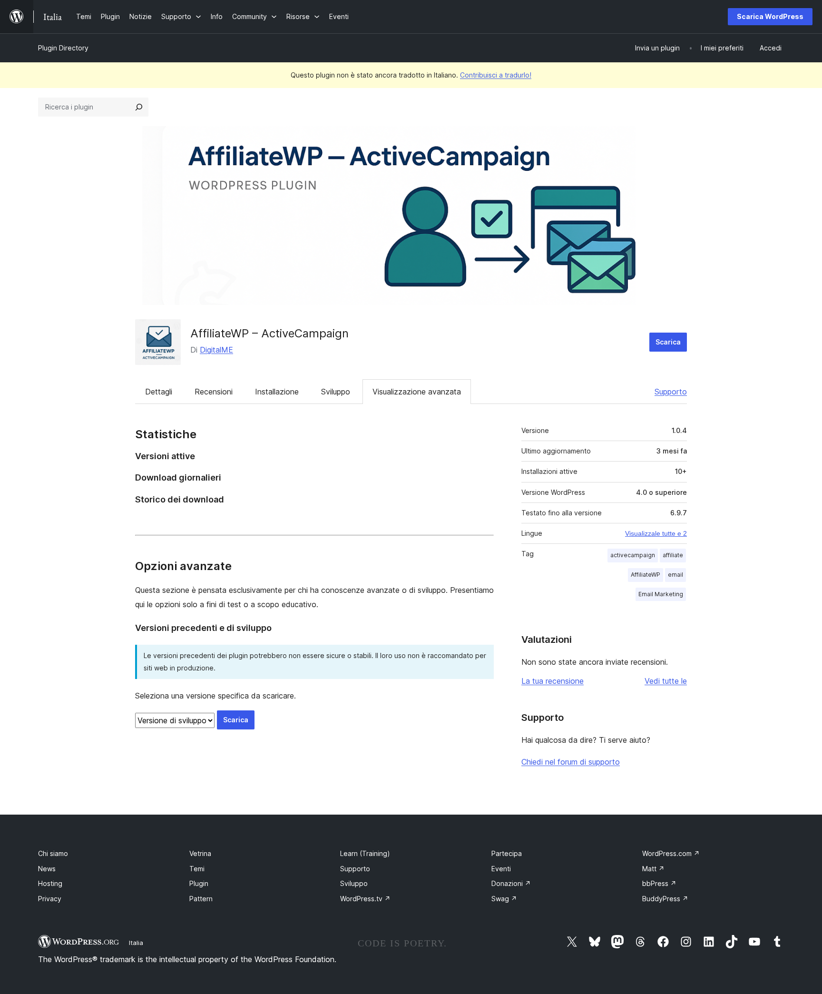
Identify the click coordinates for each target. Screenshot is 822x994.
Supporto (671, 391)
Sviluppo (335, 391)
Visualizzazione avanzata (416, 391)
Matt (653, 869)
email (675, 574)
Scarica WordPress (770, 16)
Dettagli (158, 391)
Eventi (501, 869)
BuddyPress (665, 899)
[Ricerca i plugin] (138, 107)
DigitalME (216, 349)
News (47, 869)
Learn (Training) (365, 853)
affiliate (673, 555)
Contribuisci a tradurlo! (495, 75)
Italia (136, 942)
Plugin (198, 883)
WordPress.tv (365, 899)
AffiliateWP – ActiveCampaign (269, 333)
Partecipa (506, 853)
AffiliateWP (645, 574)
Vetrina (200, 853)
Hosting (50, 883)
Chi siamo (53, 853)
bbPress (659, 883)
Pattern (201, 899)
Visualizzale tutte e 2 (656, 533)
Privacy (49, 899)
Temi (197, 869)
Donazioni (511, 883)
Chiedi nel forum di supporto (570, 762)
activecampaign (632, 555)
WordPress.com (671, 853)
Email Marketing (660, 594)
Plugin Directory (63, 48)
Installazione (277, 391)
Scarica (668, 342)
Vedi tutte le (666, 681)
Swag (504, 899)
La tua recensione (552, 681)
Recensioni (214, 391)
